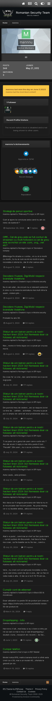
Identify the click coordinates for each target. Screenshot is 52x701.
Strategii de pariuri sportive (17, 211)
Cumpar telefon (11, 649)
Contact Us (21, 692)
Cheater (21, 282)
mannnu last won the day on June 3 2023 (26, 89)
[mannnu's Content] (26, 57)
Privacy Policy (41, 689)
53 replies (29, 298)
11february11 (23, 214)
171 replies (30, 354)
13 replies (29, 668)
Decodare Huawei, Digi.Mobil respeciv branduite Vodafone (23, 277)
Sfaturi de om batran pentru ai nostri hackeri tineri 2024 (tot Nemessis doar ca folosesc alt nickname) (25, 334)
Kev (20, 652)
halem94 (22, 593)
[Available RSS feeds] (47, 682)
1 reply (28, 611)
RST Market (34, 652)
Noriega (21, 248)
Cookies (31, 692)
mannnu (6, 214)
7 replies (33, 228)
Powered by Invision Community (26, 697)
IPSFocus (19, 689)
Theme (28, 689)
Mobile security (39, 282)
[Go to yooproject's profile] (8, 110)
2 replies (29, 267)
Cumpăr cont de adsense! (17, 589)
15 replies (26, 640)
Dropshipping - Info (14, 620)
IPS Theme (7, 689)
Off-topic (40, 214)
